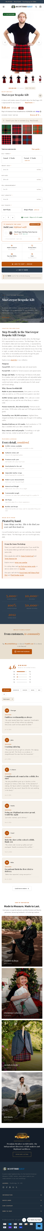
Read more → (29, 103)
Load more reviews (21, 888)
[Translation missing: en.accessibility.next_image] (39, 42)
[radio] (6, 129)
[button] (16, 88)
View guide (35, 149)
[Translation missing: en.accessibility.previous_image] (5, 42)
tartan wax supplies (21, 562)
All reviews (7, 690)
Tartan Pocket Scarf (27, 556)
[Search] (36, 7)
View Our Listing (22, 1154)
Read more (6, 317)
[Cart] (40, 7)
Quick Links (6, 1200)
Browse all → (35, 115)
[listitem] (4, 79)
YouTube (22, 569)
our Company (7, 1206)
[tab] (18, 71)
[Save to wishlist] (40, 96)
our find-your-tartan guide (27, 566)
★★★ (32, 690)
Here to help (7, 1211)
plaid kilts (14, 360)
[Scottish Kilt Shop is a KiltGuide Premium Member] (22, 1135)
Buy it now (23, 270)
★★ (39, 690)
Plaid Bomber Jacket (17, 575)
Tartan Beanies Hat (11, 559)
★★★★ (25, 690)
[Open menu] (4, 7)
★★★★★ (16, 690)
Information (7, 1195)
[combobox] (22, 120)
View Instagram (23, 652)
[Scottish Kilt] (22, 7)
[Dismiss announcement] (42, 2)
